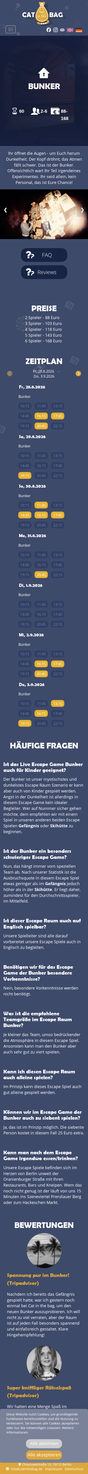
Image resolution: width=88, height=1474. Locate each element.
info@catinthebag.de (26, 1469)
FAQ (47, 255)
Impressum (53, 1469)
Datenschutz (74, 1469)
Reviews (46, 272)
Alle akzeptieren (44, 1455)
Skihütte (59, 825)
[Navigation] (11, 29)
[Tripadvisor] (62, 29)
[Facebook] (48, 29)
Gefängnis (29, 825)
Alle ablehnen (44, 1443)
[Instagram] (55, 29)
